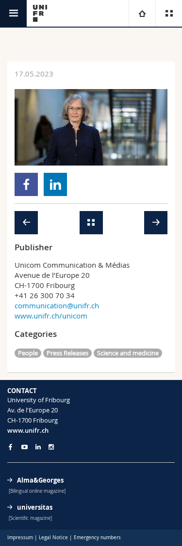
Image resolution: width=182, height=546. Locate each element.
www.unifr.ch (28, 430)
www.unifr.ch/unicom (51, 315)
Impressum (20, 537)
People (28, 353)
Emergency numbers (97, 537)
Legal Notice (53, 537)
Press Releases (67, 353)
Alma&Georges (40, 480)
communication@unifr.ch (57, 305)
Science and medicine (128, 353)
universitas (34, 507)
